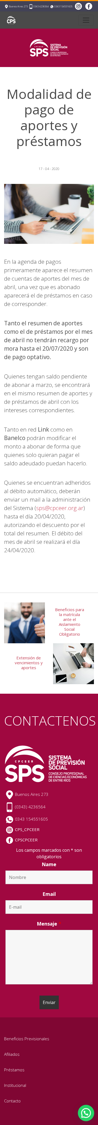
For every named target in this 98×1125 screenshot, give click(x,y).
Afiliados (12, 1054)
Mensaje (49, 923)
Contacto (12, 1100)
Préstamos (14, 1069)
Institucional (15, 1085)
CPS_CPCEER (27, 829)
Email (49, 894)
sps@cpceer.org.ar (59, 508)
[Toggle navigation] (86, 20)
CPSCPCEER (26, 839)
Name (49, 864)
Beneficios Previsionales (26, 1038)
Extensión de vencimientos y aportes (29, 662)
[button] (86, 1113)
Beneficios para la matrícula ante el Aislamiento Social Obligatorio (69, 622)
